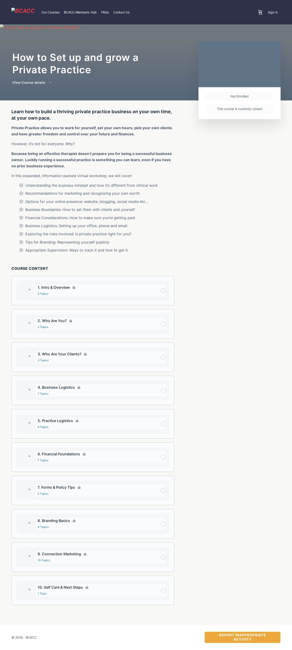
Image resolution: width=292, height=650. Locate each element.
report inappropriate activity (242, 637)
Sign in (273, 12)
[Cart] (260, 12)
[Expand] (27, 290)
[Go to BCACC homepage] (23, 11)
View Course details (29, 82)
